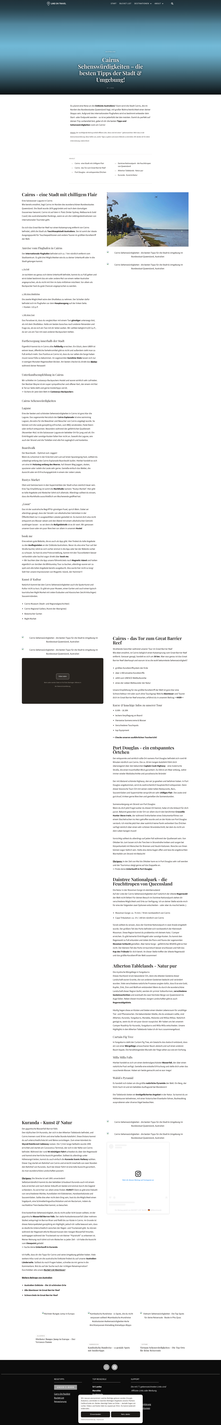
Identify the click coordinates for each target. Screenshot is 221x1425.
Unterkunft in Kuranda (47, 1247)
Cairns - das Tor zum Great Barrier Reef (90, 168)
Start (113, 3)
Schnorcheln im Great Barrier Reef (41, 1295)
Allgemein (41, 1336)
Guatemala (97, 1394)
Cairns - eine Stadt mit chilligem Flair (89, 163)
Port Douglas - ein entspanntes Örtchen (90, 172)
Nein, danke (125, 1414)
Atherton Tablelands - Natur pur (130, 170)
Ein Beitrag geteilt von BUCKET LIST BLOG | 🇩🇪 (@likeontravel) (138, 1210)
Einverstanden (95, 1414)
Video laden (63, 676)
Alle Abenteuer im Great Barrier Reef (42, 1290)
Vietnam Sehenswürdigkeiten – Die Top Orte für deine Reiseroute (162, 1349)
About (158, 3)
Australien (110, 52)
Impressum (100, 1419)
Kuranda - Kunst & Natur (127, 175)
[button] (172, 4)
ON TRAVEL (58, 3)
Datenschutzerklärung (77, 137)
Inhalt (72, 159)
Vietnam (145, 1344)
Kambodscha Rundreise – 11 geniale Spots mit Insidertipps (109, 1349)
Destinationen (141, 3)
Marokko (96, 1390)
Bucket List (125, 3)
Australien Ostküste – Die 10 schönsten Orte (45, 1285)
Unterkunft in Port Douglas (139, 869)
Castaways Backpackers (61, 391)
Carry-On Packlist (62, 1393)
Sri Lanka (97, 1386)
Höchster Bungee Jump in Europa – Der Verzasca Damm (55, 1340)
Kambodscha (94, 1344)
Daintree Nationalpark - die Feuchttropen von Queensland (134, 165)
